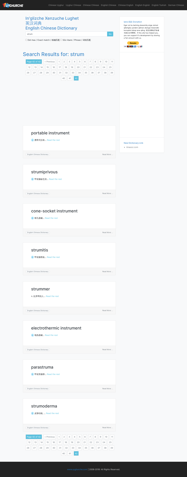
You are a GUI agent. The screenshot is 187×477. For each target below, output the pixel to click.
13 (35, 67)
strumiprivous (44, 171)
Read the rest (53, 140)
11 (112, 61)
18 (66, 67)
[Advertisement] (69, 101)
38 (105, 72)
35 (86, 72)
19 (72, 67)
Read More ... (107, 154)
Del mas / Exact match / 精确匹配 (43, 40)
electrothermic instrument (56, 328)
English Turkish (159, 5)
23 (97, 67)
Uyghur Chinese (73, 5)
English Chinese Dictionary (37, 154)
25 (110, 67)
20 (78, 67)
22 (91, 67)
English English (142, 5)
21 (84, 67)
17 (60, 67)
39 (111, 72)
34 (79, 72)
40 (63, 78)
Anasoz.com (132, 147)
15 (48, 67)
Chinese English (125, 5)
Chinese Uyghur (56, 5)
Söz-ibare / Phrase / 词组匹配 (76, 40)
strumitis (39, 250)
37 (99, 72)
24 (104, 67)
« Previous (50, 61)
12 (29, 67)
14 (41, 67)
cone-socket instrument (54, 210)
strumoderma (44, 406)
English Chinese (108, 5)
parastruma (42, 367)
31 (60, 72)
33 (73, 72)
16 (54, 67)
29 (47, 72)
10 (106, 61)
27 (34, 72)
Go (110, 34)
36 (92, 72)
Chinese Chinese (91, 5)
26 (28, 72)
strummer (40, 288)
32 (66, 72)
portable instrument (50, 132)
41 (70, 78)
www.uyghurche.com (77, 469)
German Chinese (176, 5)
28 (41, 72)
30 (54, 72)
